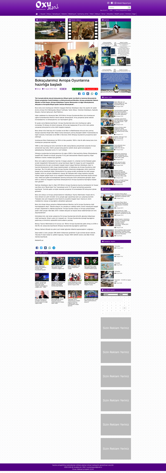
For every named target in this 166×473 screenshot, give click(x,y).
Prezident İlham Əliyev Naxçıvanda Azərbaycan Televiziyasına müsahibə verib (121, 204)
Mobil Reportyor (124, 3)
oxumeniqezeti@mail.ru (94, 467)
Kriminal (128, 14)
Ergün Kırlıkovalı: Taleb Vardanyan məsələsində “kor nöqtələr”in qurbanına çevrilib (123, 212)
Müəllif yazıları (119, 14)
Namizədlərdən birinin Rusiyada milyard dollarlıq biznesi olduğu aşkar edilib (57, 301)
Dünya (49, 14)
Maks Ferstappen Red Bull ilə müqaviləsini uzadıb (74, 267)
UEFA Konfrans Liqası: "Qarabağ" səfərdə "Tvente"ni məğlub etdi (57, 267)
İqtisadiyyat (56, 14)
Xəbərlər (64, 14)
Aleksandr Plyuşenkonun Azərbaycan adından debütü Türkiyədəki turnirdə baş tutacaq (58, 284)
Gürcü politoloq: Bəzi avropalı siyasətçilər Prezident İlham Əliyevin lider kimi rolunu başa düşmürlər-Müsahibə (123, 232)
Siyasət (43, 14)
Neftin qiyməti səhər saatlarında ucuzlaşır (120, 163)
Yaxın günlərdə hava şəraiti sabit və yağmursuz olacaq (119, 147)
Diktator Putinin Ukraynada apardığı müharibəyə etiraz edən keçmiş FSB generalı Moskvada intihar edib (120, 173)
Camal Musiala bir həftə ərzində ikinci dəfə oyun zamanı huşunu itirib (74, 283)
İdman (103, 14)
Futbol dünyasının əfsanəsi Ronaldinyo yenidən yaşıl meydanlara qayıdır (40, 267)
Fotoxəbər (117, 246)
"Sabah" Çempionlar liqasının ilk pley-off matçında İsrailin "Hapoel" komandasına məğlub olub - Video (41, 284)
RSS (84, 467)
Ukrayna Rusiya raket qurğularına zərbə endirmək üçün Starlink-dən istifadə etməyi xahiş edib (121, 130)
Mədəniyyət (72, 14)
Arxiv (117, 10)
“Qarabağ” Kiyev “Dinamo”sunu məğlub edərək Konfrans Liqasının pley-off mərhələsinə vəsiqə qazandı (74, 302)
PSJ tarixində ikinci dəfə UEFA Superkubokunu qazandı (91, 301)
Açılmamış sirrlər (82, 14)
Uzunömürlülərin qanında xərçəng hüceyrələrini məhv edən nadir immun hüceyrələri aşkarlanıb (121, 112)
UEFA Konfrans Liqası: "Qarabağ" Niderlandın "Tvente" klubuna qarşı (90, 267)
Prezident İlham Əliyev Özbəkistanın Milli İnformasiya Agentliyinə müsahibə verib (123, 195)
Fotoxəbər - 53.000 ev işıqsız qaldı (123, 280)
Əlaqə (129, 10)
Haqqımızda (123, 10)
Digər (134, 14)
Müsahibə (110, 14)
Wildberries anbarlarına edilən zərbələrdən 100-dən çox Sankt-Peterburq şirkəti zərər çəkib (121, 155)
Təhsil (91, 14)
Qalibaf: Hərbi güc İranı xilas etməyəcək (120, 137)
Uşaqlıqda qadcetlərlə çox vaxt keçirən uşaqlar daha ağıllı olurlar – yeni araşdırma (121, 121)
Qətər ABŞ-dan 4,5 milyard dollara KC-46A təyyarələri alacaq (120, 103)
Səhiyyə (97, 14)
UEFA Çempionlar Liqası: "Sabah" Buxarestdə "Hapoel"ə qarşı (91, 283)
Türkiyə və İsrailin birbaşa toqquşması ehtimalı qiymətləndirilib (121, 181)
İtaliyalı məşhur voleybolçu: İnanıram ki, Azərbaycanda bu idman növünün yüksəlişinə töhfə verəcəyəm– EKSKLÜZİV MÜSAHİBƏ (122, 222)
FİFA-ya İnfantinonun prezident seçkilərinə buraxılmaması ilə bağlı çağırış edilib (41, 301)
